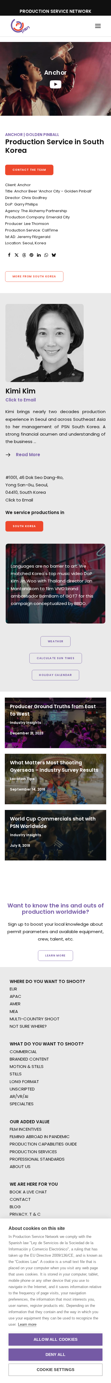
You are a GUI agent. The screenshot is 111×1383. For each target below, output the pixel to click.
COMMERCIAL (23, 1052)
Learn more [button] (55, 955)
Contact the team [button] (29, 170)
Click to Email (20, 400)
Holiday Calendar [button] (55, 675)
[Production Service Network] (20, 26)
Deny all (56, 1354)
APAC (15, 996)
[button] (98, 26)
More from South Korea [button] (34, 277)
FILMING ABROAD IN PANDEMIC (40, 1137)
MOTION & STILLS (27, 1066)
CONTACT (20, 1199)
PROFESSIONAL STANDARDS (37, 1159)
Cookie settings (55, 1370)
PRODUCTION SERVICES (33, 1152)
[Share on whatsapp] (46, 255)
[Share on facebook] (9, 255)
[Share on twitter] (16, 255)
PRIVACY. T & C (25, 1214)
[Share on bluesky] (53, 255)
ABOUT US (20, 1166)
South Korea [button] (24, 526)
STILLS (16, 1074)
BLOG (15, 1207)
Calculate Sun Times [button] (55, 658)
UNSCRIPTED (22, 1089)
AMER (15, 1004)
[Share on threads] (23, 255)
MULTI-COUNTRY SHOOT (34, 1019)
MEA (14, 1011)
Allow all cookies (55, 1339)
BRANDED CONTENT (29, 1059)
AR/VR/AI (19, 1096)
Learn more (27, 1324)
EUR (13, 989)
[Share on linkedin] (38, 255)
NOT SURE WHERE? (28, 1026)
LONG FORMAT (24, 1082)
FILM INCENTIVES (26, 1129)
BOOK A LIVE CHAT (28, 1192)
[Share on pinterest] (31, 255)
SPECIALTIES (22, 1104)
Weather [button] (55, 641)
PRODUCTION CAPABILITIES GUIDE (43, 1144)
